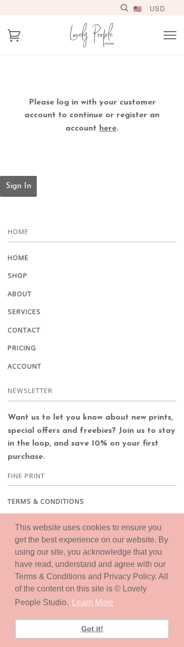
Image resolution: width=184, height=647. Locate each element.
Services (24, 311)
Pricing (22, 347)
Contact (24, 329)
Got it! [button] (92, 629)
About (20, 293)
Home (18, 257)
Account (24, 366)
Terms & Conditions (46, 501)
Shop (18, 275)
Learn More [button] (92, 602)
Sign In (18, 186)
